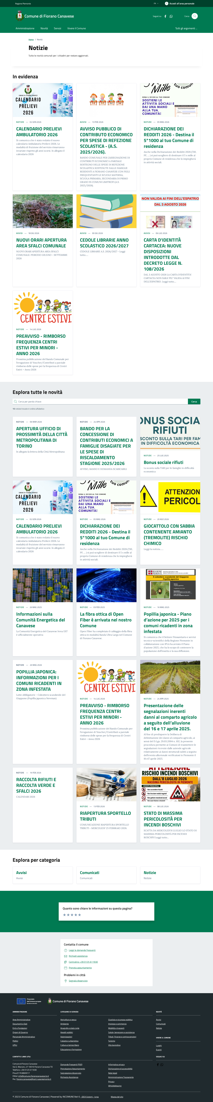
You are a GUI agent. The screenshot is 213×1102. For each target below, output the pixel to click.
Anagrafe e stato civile (69, 1028)
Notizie (159, 1028)
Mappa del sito (117, 1096)
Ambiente (64, 1023)
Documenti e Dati (20, 1023)
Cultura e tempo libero (69, 1045)
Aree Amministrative (21, 1019)
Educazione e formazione (71, 1049)
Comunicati (161, 1023)
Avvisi (158, 1019)
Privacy (111, 1081)
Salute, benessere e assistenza (121, 1032)
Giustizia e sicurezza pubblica (120, 1019)
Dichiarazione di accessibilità (120, 1068)
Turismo (111, 1041)
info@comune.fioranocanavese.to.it (33, 1076)
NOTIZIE (20, 121)
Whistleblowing (114, 1085)
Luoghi (159, 1045)
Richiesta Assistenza (69, 1077)
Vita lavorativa (114, 1045)
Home (31, 39)
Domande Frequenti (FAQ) (71, 1064)
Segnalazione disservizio (70, 1073)
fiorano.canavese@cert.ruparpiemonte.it (34, 1079)
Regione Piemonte (23, 3)
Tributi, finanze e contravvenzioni (122, 1036)
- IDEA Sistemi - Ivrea (89, 1096)
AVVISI (83, 121)
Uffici (15, 1045)
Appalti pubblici (66, 1032)
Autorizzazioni (66, 1036)
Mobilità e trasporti (116, 1028)
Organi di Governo (20, 1032)
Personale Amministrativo (24, 1036)
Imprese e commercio (117, 1023)
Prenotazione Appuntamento (72, 1068)
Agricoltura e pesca (68, 1019)
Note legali (112, 1073)
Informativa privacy (116, 1064)
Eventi (159, 1049)
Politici (15, 1041)
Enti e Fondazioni (20, 1028)
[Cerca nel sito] (195, 16)
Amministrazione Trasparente (121, 1077)
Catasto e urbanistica (69, 1041)
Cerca (194, 401)
